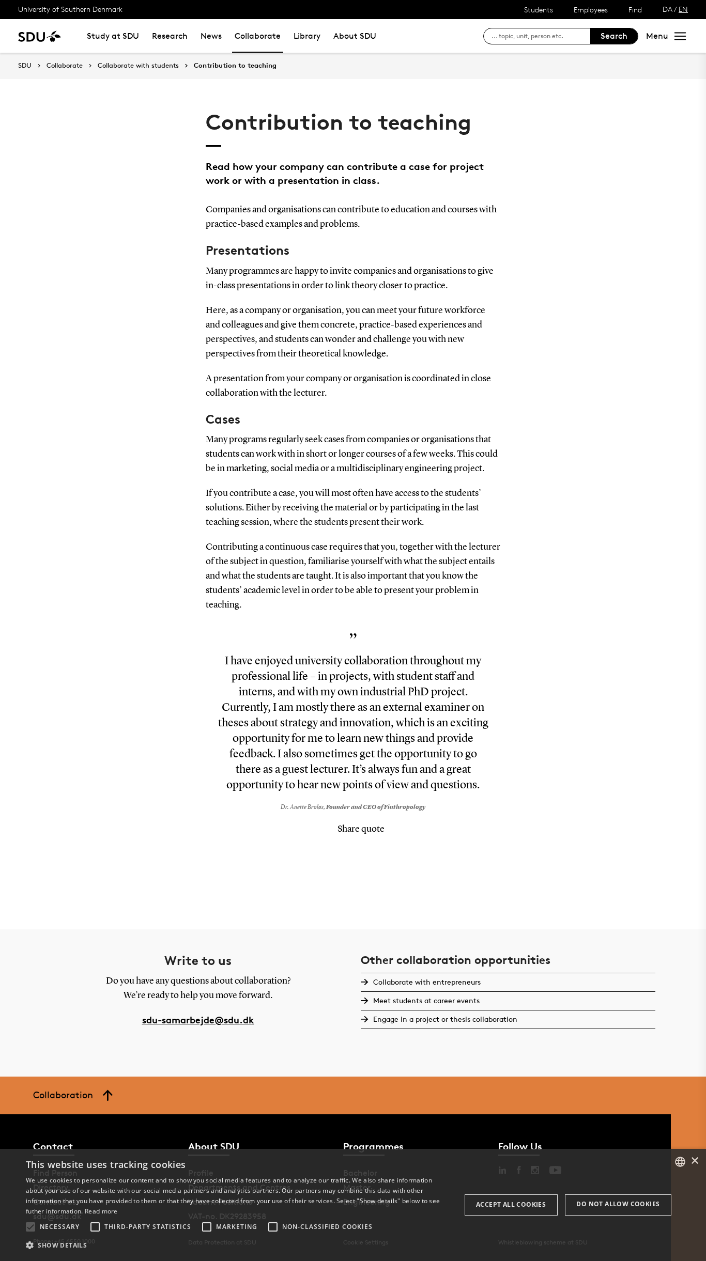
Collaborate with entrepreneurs (427, 981)
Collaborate (258, 36)
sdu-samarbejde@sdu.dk (198, 1019)
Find (635, 9)
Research (170, 36)
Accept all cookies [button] (511, 1204)
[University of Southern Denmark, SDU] (39, 35)
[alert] (353, 1205)
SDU (25, 65)
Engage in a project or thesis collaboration (445, 1019)
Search (614, 36)
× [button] (694, 1161)
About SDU (354, 36)
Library (307, 36)
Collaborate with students (138, 65)
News (211, 36)
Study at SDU (113, 36)
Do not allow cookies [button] (617, 1204)
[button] (30, 1227)
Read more (101, 1211)
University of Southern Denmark (70, 9)
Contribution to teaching (235, 65)
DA (667, 9)
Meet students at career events (426, 1000)
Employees (591, 9)
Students (538, 9)
